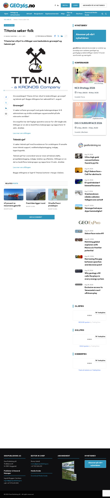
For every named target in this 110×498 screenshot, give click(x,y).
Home (15, 19)
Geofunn (79, 14)
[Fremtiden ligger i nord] (36, 194)
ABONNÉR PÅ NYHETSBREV (94, 5)
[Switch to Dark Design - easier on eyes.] (106, 14)
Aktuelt (29, 14)
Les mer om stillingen (22, 133)
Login (75, 5)
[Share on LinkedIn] (61, 36)
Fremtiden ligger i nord (35, 203)
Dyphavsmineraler (52, 14)
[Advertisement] (89, 409)
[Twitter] (6, 102)
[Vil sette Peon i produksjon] (58, 194)
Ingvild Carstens (11, 36)
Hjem (6, 14)
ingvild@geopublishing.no (13, 480)
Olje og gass (69, 14)
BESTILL (65, 5)
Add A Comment (35, 217)
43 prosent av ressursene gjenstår (12, 204)
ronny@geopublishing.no (39, 464)
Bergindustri (38, 14)
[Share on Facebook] (55, 36)
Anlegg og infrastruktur (15, 14)
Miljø (63, 14)
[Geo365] (19, 5)
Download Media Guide (91, 14)
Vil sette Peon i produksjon (54, 204)
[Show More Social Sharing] (66, 36)
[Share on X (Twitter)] (58, 36)
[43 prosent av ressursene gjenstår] (13, 194)
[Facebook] (6, 97)
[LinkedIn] (6, 108)
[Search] (102, 13)
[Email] (6, 113)
